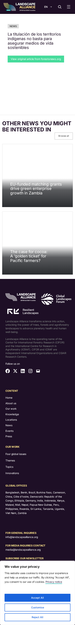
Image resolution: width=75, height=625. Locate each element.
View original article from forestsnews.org (36, 58)
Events (9, 430)
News (13, 26)
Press (8, 436)
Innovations (12, 473)
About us (10, 403)
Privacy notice (54, 581)
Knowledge (12, 414)
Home (8, 397)
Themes (10, 460)
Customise (37, 607)
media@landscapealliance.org (23, 549)
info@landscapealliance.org (21, 537)
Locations (11, 419)
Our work (11, 408)
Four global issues (15, 453)
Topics (9, 466)
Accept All (37, 597)
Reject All (37, 617)
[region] (37, 593)
